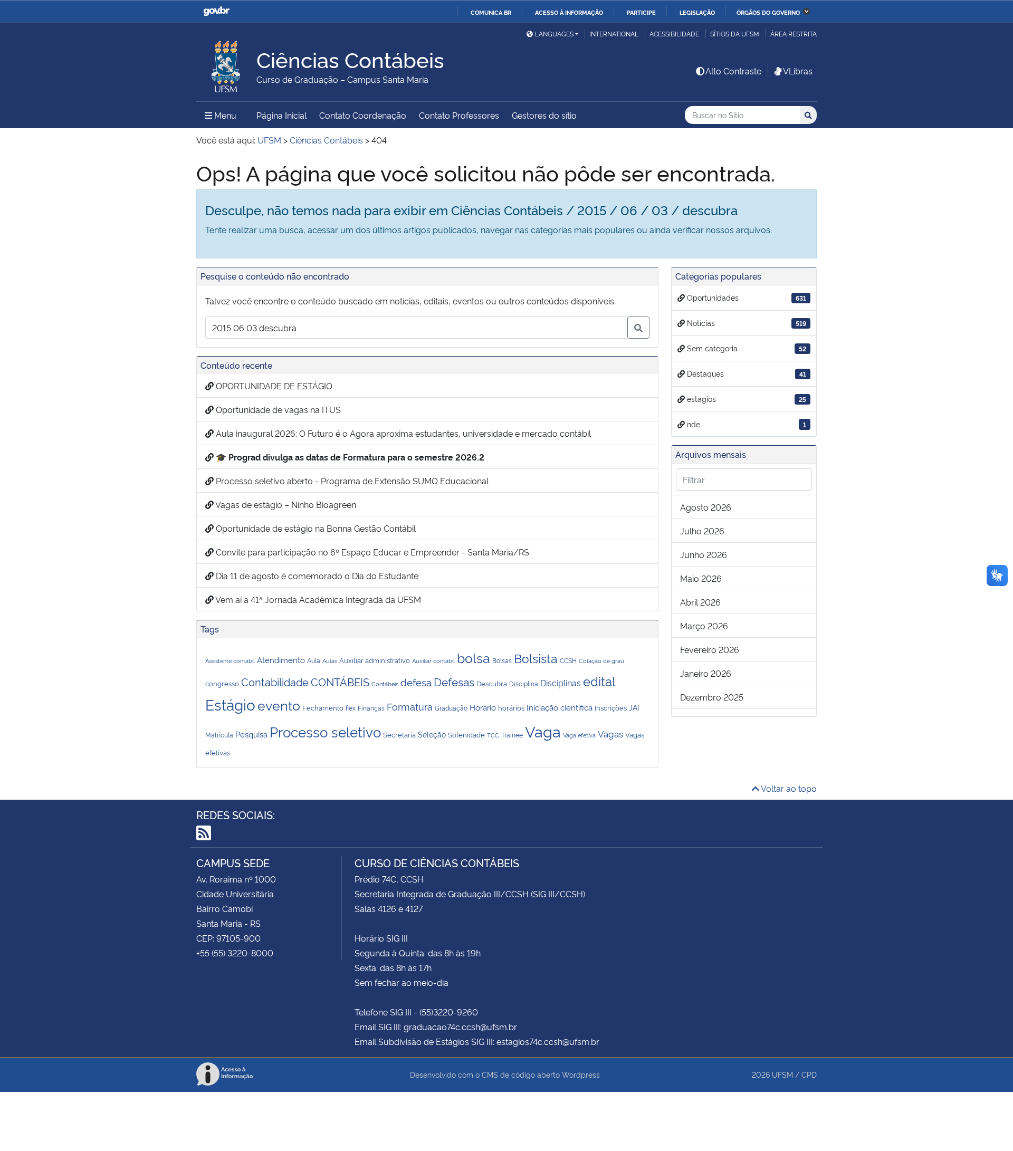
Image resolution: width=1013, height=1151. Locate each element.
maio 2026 (701, 578)
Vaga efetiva (579, 735)
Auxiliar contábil (433, 661)
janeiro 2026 (705, 673)
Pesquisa (251, 734)
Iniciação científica (559, 707)
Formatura (410, 706)
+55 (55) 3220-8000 (234, 952)
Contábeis (384, 684)
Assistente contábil (230, 661)
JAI (634, 707)
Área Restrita (793, 33)
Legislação (697, 12)
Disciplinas (560, 682)
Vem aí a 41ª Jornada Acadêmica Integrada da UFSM (317, 599)
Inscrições (611, 707)
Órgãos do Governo (768, 12)
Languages (554, 33)
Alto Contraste (733, 70)
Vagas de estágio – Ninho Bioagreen (285, 504)
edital (599, 680)
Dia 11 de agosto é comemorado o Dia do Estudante (316, 575)
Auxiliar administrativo (374, 660)
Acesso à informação (569, 12)
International (613, 33)
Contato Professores (459, 115)
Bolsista (536, 657)
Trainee (512, 735)
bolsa (473, 657)
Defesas (454, 681)
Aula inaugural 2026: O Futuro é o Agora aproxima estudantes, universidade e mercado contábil (402, 433)
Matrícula (219, 735)
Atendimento (281, 659)
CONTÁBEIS (340, 681)
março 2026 (704, 625)
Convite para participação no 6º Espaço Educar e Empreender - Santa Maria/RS (371, 552)
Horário (483, 707)
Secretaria (399, 734)
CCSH (568, 660)
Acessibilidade (674, 33)
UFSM (782, 1074)
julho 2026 (702, 530)
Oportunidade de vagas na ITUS (277, 409)
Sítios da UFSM (734, 33)
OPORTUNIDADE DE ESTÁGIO (273, 385)
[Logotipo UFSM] (226, 64)
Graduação (451, 708)
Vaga (543, 730)
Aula (313, 660)
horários (511, 707)
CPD (809, 1074)
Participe (641, 12)
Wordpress (581, 1074)
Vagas (610, 733)
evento (278, 705)
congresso (222, 683)
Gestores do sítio (544, 115)
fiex (351, 708)
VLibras (798, 70)
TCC (493, 735)
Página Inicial (281, 115)
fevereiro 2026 (709, 649)
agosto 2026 (705, 507)
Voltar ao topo (788, 788)
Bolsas (502, 660)
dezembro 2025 (711, 697)
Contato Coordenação (362, 115)
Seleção (432, 734)
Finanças (371, 708)
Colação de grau (601, 661)
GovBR (216, 11)
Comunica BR (491, 12)
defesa (416, 682)
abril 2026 (700, 602)
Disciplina (523, 683)
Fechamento (322, 707)
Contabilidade (275, 681)
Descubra (491, 683)
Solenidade (466, 734)
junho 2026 (703, 554)
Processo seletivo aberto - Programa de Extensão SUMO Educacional (351, 480)
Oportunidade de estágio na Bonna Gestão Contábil (315, 528)
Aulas (329, 661)
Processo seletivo (325, 731)
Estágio (230, 704)
